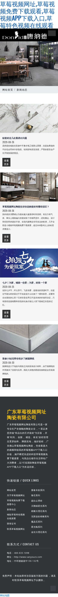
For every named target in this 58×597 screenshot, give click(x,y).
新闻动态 (22, 89)
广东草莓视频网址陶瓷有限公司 (26, 414)
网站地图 (5, 595)
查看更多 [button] (6, 162)
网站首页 (7, 89)
